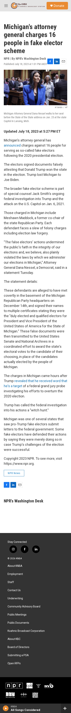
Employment (15, 574)
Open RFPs (14, 663)
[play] (5, 708)
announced (12, 145)
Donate (59, 5)
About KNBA (15, 566)
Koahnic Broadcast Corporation (26, 631)
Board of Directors (18, 647)
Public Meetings (17, 614)
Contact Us (14, 590)
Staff (11, 582)
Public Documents (18, 622)
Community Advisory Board (24, 606)
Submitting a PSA (18, 655)
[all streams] (66, 708)
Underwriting (15, 598)
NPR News (14, 473)
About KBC (14, 639)
